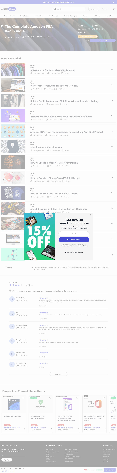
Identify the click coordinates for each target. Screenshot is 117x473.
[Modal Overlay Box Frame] (58, 236)
